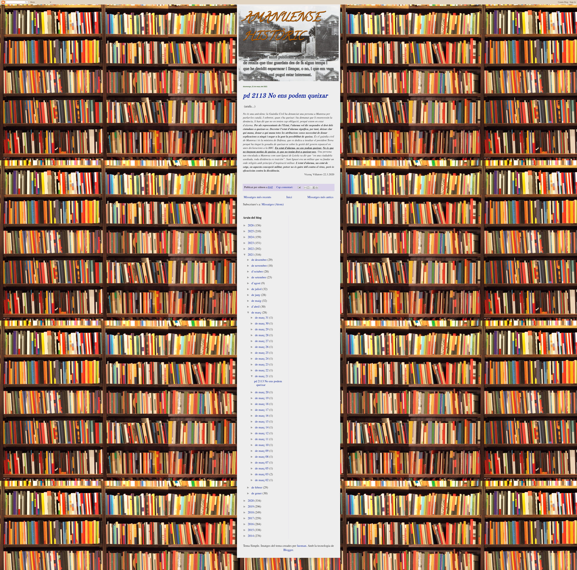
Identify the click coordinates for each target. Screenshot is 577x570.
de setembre (259, 277)
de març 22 (262, 370)
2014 (251, 536)
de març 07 (262, 462)
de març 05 (262, 468)
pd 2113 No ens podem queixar (285, 96)
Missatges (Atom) (273, 204)
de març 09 (262, 451)
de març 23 (262, 364)
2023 (251, 243)
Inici (289, 197)
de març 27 (262, 341)
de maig (256, 301)
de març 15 (262, 421)
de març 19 (262, 398)
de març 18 (262, 404)
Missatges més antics (320, 197)
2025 (251, 231)
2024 (251, 237)
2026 (251, 225)
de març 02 (262, 480)
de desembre (259, 260)
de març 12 (262, 433)
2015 (251, 530)
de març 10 (262, 445)
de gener (257, 493)
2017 (251, 518)
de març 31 (262, 317)
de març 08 (262, 456)
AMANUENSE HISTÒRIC (282, 28)
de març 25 (262, 353)
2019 (251, 506)
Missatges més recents (257, 197)
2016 (251, 524)
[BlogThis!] (308, 187)
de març (256, 312)
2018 (251, 512)
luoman (301, 546)
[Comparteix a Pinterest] (316, 187)
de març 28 (262, 335)
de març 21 (262, 376)
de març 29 (262, 329)
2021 (251, 254)
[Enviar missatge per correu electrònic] (298, 187)
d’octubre (257, 271)
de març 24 (262, 358)
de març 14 (262, 427)
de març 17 (262, 410)
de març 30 (262, 323)
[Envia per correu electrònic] (305, 187)
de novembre (259, 265)
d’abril (255, 306)
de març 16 (262, 415)
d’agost (256, 283)
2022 (251, 249)
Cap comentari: (285, 187)
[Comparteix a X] (311, 187)
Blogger (288, 550)
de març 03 (262, 474)
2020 (251, 501)
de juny (256, 295)
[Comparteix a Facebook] (313, 187)
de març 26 (262, 347)
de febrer (257, 487)
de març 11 (262, 439)
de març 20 (262, 392)
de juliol (256, 289)
